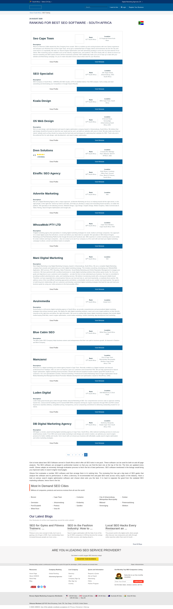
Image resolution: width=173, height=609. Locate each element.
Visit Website (99, 62)
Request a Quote (93, 573)
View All (57, 509)
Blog (30, 581)
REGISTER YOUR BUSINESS (86, 559)
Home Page (33, 573)
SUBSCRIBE (138, 581)
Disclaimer (79, 607)
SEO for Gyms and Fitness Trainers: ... (46, 526)
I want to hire (114, 7)
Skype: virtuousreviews (137, 564)
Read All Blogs (137, 544)
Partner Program (93, 583)
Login (124, 7)
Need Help (32, 578)
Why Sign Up (72, 581)
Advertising (91, 578)
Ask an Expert (92, 576)
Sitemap (86, 607)
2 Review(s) (41, 157)
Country (70, 583)
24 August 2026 (35, 19)
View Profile (54, 62)
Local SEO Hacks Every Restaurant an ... (121, 526)
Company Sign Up (74, 578)
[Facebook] (38, 587)
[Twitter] (41, 587)
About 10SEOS (34, 576)
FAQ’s (90, 581)
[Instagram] (44, 587)
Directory (71, 573)
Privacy (72, 607)
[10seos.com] (35, 7)
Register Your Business (136, 7)
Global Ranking (54, 573)
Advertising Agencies (55, 576)
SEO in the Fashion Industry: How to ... (80, 526)
